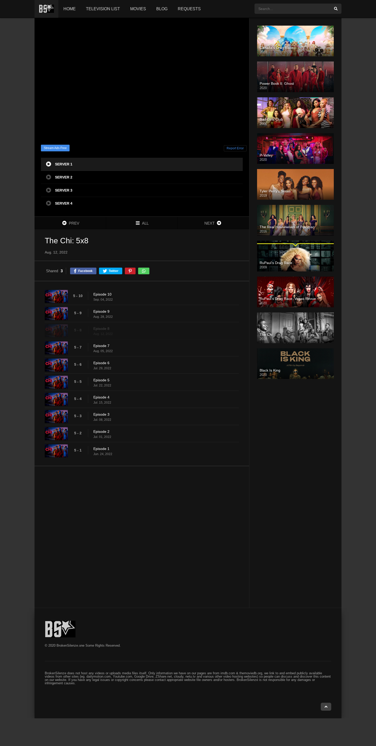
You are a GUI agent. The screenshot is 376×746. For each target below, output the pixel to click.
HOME (69, 9)
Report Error (235, 148)
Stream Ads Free (55, 148)
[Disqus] (142, 537)
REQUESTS (189, 9)
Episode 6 (101, 363)
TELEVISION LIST (103, 9)
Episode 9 (101, 311)
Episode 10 (102, 294)
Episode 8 (101, 329)
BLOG (162, 9)
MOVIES (138, 9)
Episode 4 (101, 397)
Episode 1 (101, 449)
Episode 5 (101, 380)
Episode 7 (101, 346)
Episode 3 (101, 414)
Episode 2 (101, 431)
